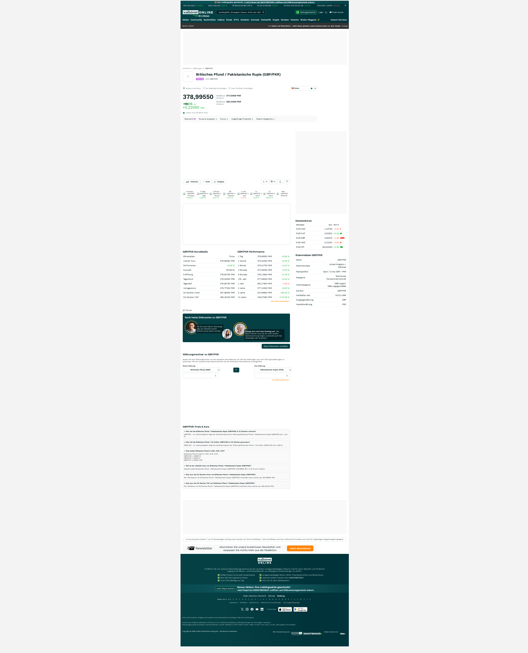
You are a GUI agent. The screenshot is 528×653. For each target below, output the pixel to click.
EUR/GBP (300, 238)
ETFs (236, 20)
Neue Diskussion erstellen (276, 346)
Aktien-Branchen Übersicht (254, 596)
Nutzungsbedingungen (291, 603)
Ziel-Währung (259, 366)
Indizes (221, 20)
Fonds (229, 20)
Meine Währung (189, 366)
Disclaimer (243, 603)
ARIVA (247, 617)
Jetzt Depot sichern (225, 588)
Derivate (255, 20)
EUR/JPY (300, 247)
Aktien (185, 20)
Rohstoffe (266, 20)
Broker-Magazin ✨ (310, 20)
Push (208, 182)
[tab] (236, 434)
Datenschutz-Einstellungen (271, 603)
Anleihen (244, 20)
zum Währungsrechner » (281, 380)
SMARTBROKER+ (296, 578)
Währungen (197, 68)
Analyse (220, 182)
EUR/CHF (300, 233)
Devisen (285, 20)
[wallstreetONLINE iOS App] (285, 611)
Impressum (233, 603)
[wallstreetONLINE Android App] (300, 611)
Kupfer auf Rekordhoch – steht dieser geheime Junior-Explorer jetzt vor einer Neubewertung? (282, 26)
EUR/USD (300, 229)
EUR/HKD (300, 242)
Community (196, 20)
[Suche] (263, 12)
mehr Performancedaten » (280, 301)
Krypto (276, 20)
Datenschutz (254, 603)
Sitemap (271, 596)
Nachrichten (210, 20)
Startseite (186, 68)
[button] (220, 431)
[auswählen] (265, 181)
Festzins (295, 20)
